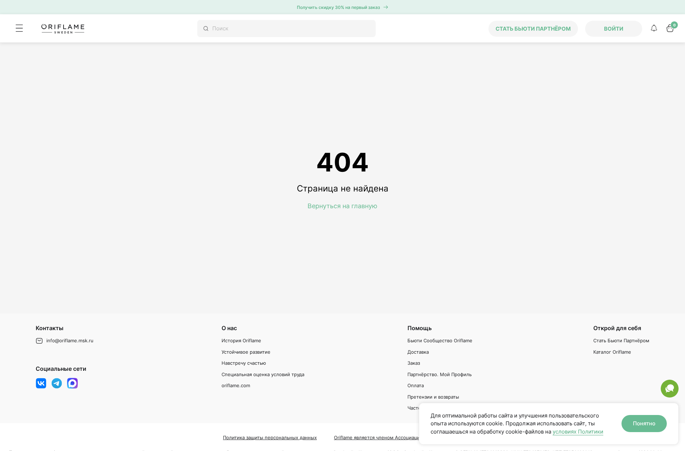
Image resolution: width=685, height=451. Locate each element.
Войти (613, 28)
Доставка (418, 352)
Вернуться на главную (342, 206)
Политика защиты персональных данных (270, 437)
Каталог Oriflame (612, 352)
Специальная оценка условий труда (263, 374)
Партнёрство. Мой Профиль (439, 374)
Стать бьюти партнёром (533, 28)
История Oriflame (241, 340)
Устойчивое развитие (246, 352)
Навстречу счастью (244, 363)
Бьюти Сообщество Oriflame (439, 340)
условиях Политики (578, 431)
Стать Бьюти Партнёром (621, 340)
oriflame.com (236, 385)
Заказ (413, 363)
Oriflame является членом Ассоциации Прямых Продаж (398, 437)
